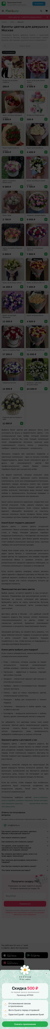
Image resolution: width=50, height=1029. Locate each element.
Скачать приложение (25, 1024)
